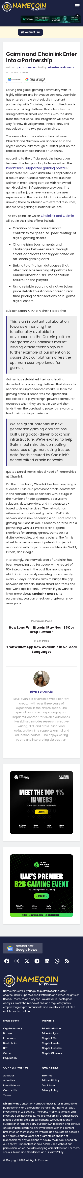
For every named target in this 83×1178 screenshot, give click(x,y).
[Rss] (67, 961)
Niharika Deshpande (61, 67)
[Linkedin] (47, 961)
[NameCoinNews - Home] (29, 7)
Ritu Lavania (27, 67)
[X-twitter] (26, 961)
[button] (77, 5)
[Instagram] (16, 961)
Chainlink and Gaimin (57, 215)
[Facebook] (6, 961)
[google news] (23, 948)
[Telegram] (36, 961)
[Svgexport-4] (57, 961)
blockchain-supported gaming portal (35, 168)
